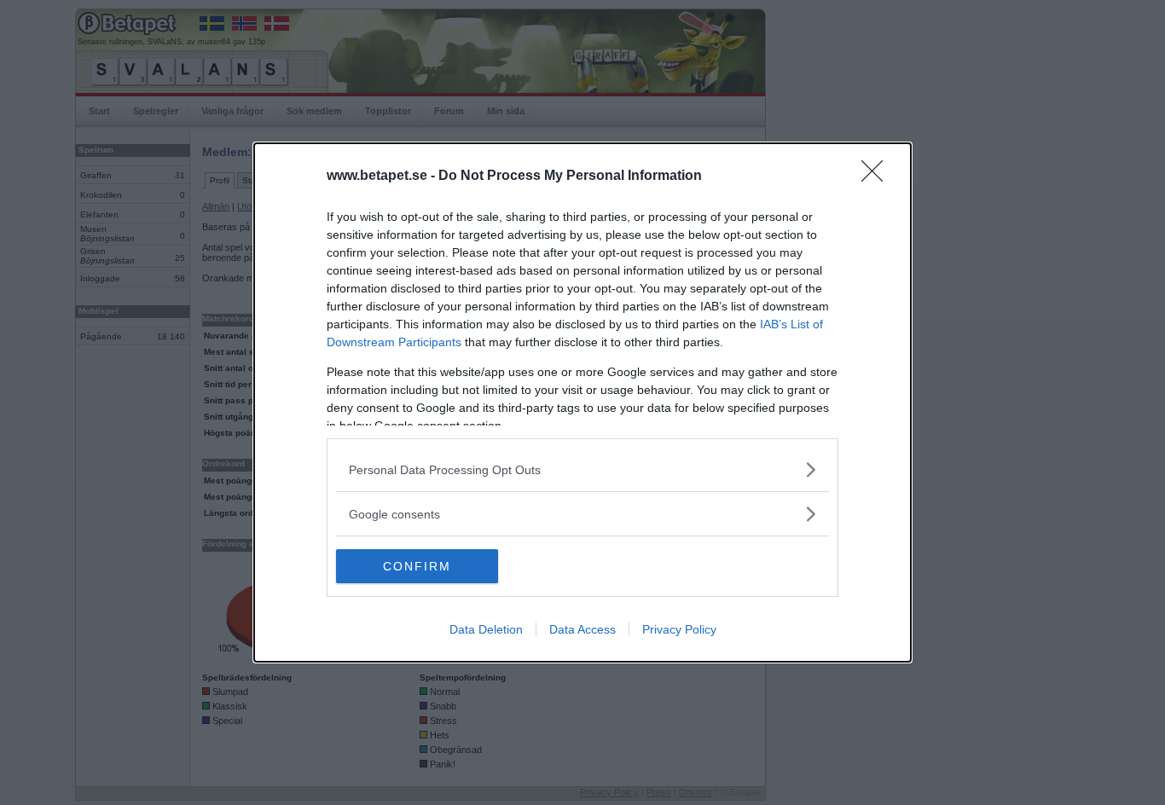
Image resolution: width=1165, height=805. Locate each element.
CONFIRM (417, 566)
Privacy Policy (679, 629)
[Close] (877, 176)
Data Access (582, 629)
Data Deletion (486, 629)
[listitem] (582, 469)
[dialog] (582, 402)
